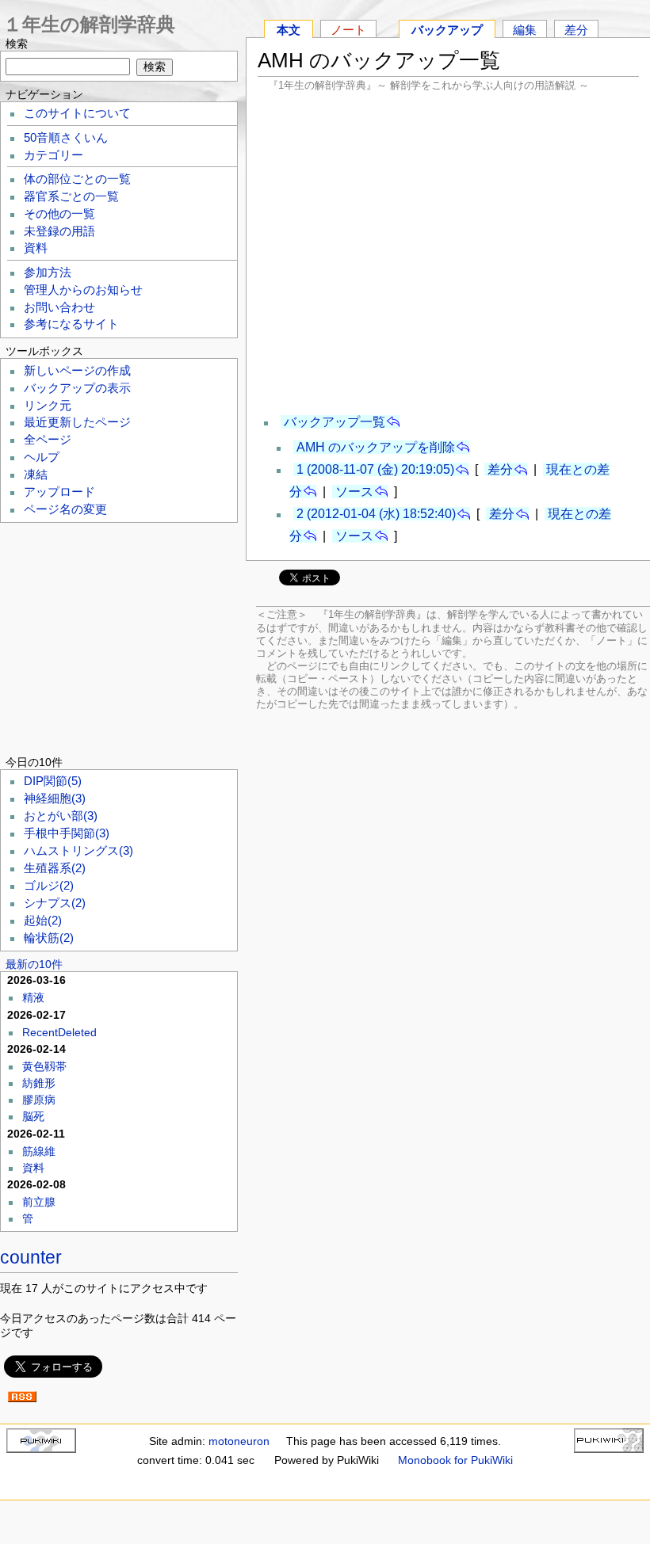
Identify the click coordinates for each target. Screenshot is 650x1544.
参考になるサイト (71, 324)
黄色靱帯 (44, 1066)
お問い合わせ (59, 307)
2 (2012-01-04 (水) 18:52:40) (376, 513)
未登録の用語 (59, 231)
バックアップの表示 (77, 388)
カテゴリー (53, 155)
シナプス (55, 903)
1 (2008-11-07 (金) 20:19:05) (375, 469)
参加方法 (47, 272)
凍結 (36, 474)
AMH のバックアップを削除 (375, 447)
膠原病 (38, 1099)
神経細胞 (55, 798)
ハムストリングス (78, 850)
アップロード (59, 492)
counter (31, 1257)
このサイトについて (77, 113)
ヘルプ (41, 457)
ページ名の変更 (65, 509)
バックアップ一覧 (334, 422)
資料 (36, 248)
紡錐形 (38, 1083)
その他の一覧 (59, 214)
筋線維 (38, 1151)
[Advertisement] (449, 251)
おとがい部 (61, 816)
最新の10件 (34, 964)
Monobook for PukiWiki (455, 1460)
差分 (576, 29)
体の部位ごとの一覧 (77, 179)
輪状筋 (49, 938)
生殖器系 (55, 868)
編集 (525, 29)
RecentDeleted (59, 1032)
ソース (354, 491)
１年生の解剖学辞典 (89, 24)
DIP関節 (53, 781)
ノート (348, 29)
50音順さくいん (66, 138)
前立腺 (38, 1201)
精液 (33, 997)
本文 (288, 29)
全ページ (47, 439)
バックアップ (447, 29)
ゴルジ (49, 885)
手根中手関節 (66, 833)
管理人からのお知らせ (83, 290)
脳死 (33, 1116)
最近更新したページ (77, 422)
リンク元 (47, 405)
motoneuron (239, 1441)
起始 (43, 920)
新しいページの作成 (77, 370)
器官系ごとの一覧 (71, 196)
